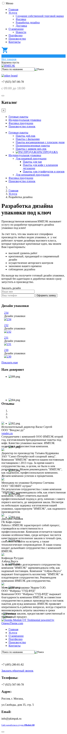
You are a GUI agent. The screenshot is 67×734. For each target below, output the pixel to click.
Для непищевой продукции (32, 174)
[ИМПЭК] (8, 65)
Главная (13, 9)
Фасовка (21, 19)
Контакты (15, 41)
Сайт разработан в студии (17, 725)
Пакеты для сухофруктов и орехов (43, 171)
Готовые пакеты (18, 116)
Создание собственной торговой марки (40, 15)
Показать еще (9, 362)
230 (6, 350)
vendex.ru (7, 433)
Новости (21, 32)
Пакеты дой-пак (25, 135)
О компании (16, 28)
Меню (9, 3)
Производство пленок (22, 126)
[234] (7, 319)
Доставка (21, 25)
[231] (7, 344)
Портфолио (16, 35)
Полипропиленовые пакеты (33, 145)
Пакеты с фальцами (28, 139)
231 (6, 337)
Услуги (13, 12)
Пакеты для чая (32, 161)
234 (6, 312)
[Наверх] (2, 731)
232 (6, 325)
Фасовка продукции (21, 123)
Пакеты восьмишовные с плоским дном (40, 142)
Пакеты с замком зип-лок (31, 148)
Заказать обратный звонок (17, 670)
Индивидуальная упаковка (25, 119)
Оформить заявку (46, 295)
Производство (17, 38)
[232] (7, 331)
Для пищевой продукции (31, 158)
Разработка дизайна (28, 22)
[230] (7, 356)
